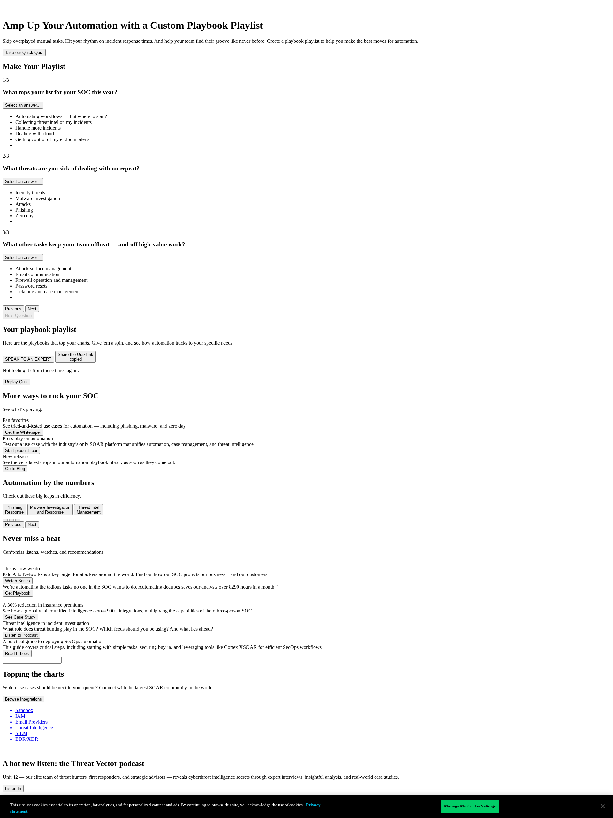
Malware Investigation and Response (50, 509)
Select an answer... (23, 105)
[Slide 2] (11, 520)
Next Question (18, 315)
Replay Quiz (16, 381)
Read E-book (17, 653)
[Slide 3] (17, 520)
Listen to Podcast (21, 635)
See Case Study (20, 617)
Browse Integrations (23, 699)
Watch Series (17, 580)
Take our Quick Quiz (24, 52)
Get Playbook (17, 593)
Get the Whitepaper (23, 432)
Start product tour (21, 450)
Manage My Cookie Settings (470, 806)
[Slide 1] (5, 520)
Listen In (13, 788)
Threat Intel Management (89, 509)
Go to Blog (15, 468)
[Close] (603, 806)
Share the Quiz (75, 357)
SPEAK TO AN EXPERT (28, 359)
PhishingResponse (14, 509)
